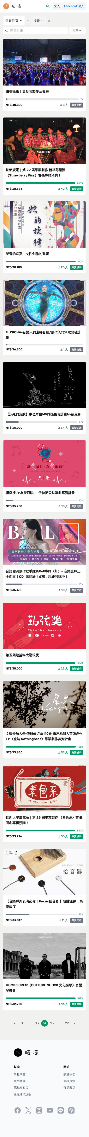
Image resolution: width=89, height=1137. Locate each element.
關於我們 (69, 1074)
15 (52, 1023)
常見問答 (19, 1074)
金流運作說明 (22, 1094)
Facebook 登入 (74, 6)
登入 (57, 6)
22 (67, 1023)
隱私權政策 (21, 1087)
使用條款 (19, 1081)
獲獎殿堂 (69, 1087)
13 (37, 1023)
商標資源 (69, 1081)
